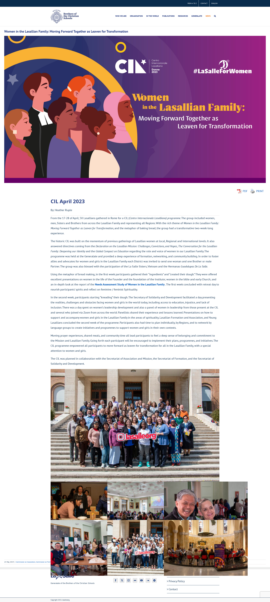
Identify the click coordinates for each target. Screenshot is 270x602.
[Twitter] (122, 580)
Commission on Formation (45, 562)
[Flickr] (135, 580)
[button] (215, 16)
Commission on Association (25, 562)
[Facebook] (115, 580)
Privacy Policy (177, 581)
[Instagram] (128, 580)
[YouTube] (141, 580)
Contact (173, 589)
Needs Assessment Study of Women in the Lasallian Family (130, 284)
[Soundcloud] (148, 580)
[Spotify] (154, 580)
